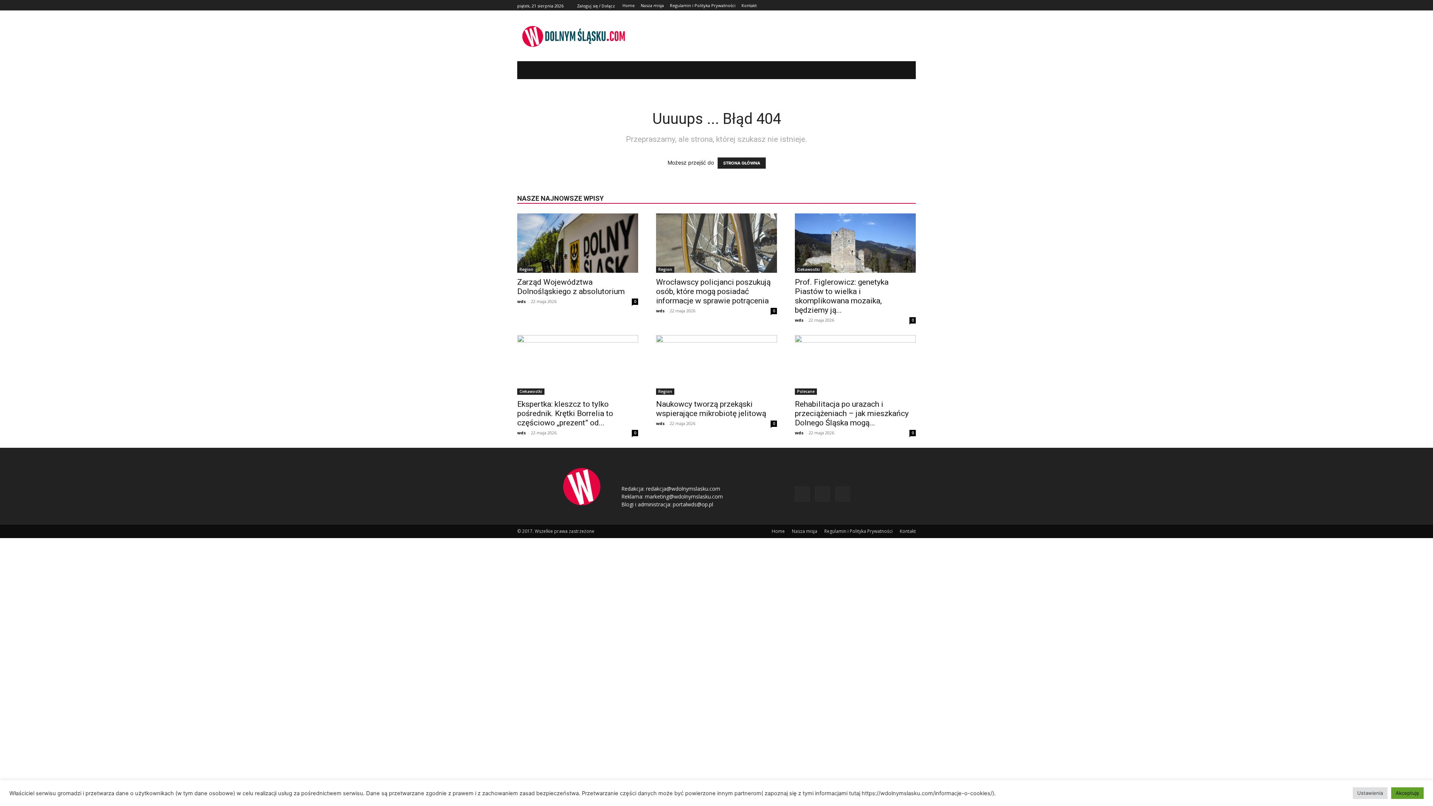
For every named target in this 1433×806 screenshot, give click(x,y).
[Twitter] (903, 5)
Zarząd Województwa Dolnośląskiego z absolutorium (571, 287)
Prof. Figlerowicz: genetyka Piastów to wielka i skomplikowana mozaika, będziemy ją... (842, 296)
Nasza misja (804, 531)
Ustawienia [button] (1370, 793)
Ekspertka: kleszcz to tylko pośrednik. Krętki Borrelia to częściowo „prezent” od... (565, 413)
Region (526, 269)
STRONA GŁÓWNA (741, 163)
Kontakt (908, 531)
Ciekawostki (808, 269)
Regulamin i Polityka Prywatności (858, 531)
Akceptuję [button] (1407, 793)
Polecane (806, 391)
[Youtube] (911, 5)
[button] (899, 70)
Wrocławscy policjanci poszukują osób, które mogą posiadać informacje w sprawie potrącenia (713, 291)
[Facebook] (894, 5)
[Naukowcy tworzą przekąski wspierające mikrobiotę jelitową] (716, 365)
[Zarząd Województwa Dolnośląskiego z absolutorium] (577, 243)
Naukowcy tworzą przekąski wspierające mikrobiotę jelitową (711, 409)
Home (778, 531)
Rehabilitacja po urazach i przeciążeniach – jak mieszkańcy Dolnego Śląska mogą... (852, 413)
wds (521, 301)
